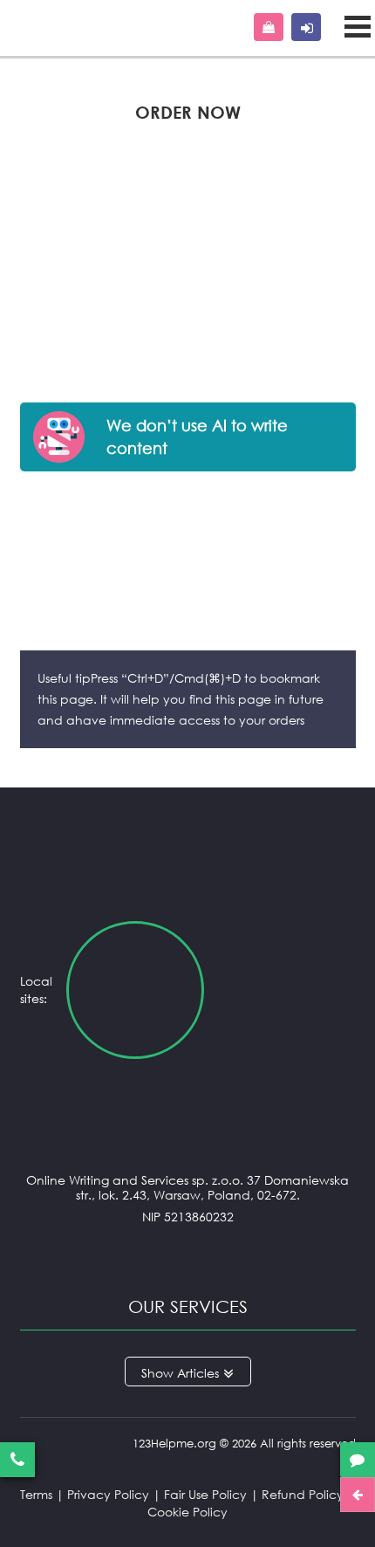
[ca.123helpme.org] (286, 990)
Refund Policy (303, 1494)
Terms (36, 1494)
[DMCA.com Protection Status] (188, 1251)
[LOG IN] (306, 27)
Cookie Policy (187, 1511)
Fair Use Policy (205, 1494)
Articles (198, 1372)
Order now (268, 27)
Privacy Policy (108, 1494)
